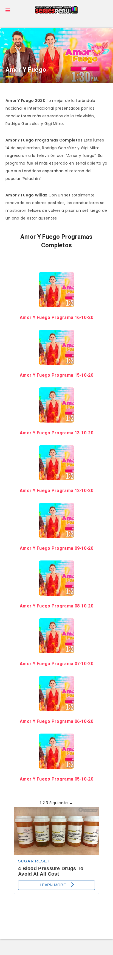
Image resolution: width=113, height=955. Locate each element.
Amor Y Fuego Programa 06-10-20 (56, 721)
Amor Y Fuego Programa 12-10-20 (56, 490)
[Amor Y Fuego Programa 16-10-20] (56, 303)
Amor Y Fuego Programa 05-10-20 (56, 779)
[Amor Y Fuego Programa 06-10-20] (56, 707)
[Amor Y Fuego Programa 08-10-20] (56, 592)
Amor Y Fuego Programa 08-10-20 (56, 606)
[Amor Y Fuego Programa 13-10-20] (56, 418)
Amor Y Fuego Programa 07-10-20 (56, 663)
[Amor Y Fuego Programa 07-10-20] (56, 649)
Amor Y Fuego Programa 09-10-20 (56, 548)
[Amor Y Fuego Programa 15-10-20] (56, 361)
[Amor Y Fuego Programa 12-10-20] (56, 476)
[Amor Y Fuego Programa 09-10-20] (56, 534)
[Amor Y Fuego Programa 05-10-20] (56, 765)
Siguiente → (61, 803)
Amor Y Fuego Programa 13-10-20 (56, 432)
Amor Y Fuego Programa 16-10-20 (56, 317)
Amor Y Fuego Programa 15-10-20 (56, 375)
